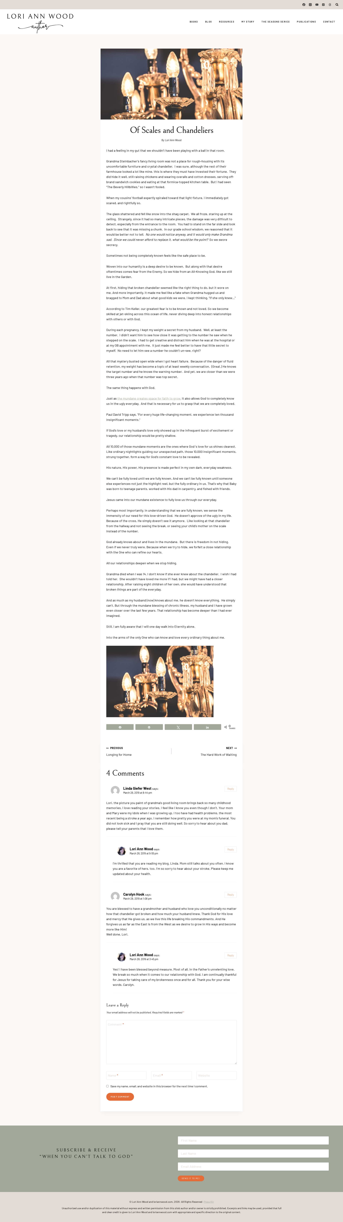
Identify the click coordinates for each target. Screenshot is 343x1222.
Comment (116, 1024)
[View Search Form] (337, 4)
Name (113, 1075)
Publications (306, 21)
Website (204, 1075)
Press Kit (209, 1201)
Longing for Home (119, 751)
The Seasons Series (276, 21)
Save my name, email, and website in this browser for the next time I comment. (159, 1086)
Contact (329, 21)
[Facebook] (304, 5)
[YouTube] (317, 5)
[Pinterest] (323, 5)
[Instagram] (310, 5)
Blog (208, 21)
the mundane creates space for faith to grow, (149, 398)
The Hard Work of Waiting (219, 751)
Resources (226, 21)
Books (194, 21)
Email (158, 1075)
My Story (248, 21)
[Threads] (330, 5)
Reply (230, 788)
